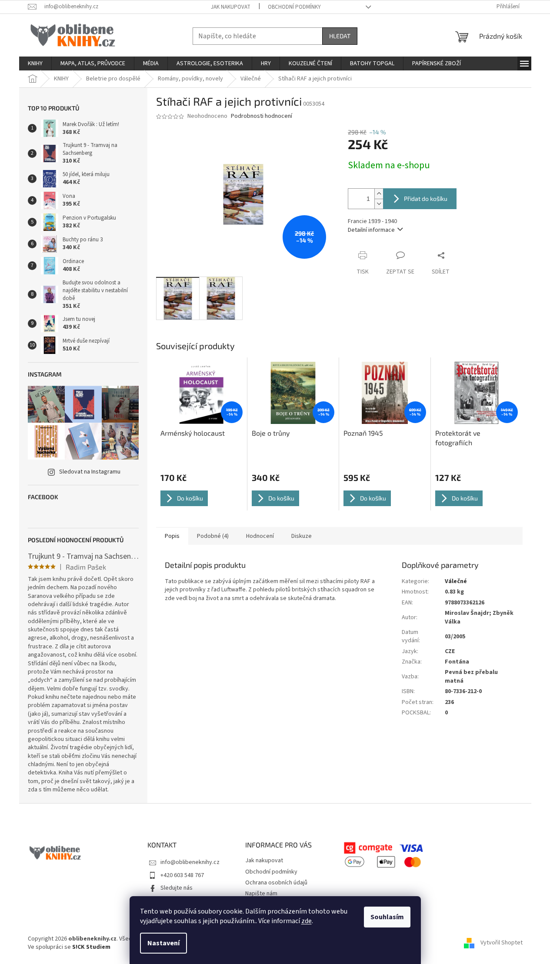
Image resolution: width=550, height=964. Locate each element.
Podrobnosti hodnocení (261, 116)
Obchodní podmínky (294, 7)
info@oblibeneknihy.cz (190, 862)
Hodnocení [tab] (260, 536)
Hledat (339, 36)
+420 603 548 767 (182, 875)
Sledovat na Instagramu (89, 471)
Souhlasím (387, 917)
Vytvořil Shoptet (501, 942)
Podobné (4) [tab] (213, 536)
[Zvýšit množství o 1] (378, 194)
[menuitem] (35, 63)
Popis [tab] (172, 536)
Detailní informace (371, 230)
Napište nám (261, 893)
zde (306, 921)
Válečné (456, 581)
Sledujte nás (176, 888)
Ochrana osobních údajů (276, 882)
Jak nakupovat (230, 7)
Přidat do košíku (425, 198)
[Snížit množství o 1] (378, 204)
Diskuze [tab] (301, 536)
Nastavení (163, 943)
